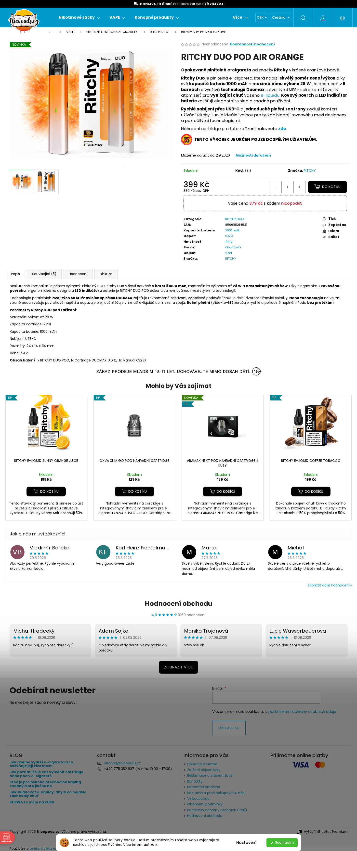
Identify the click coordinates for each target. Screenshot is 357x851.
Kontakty (194, 781)
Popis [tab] (15, 273)
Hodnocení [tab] (78, 273)
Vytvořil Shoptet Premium (326, 831)
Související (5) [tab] (44, 273)
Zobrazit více (178, 667)
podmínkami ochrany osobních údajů (302, 711)
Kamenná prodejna (203, 787)
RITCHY (310, 170)
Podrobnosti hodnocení (252, 44)
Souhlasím (284, 842)
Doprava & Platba (202, 764)
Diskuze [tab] (106, 273)
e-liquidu (270, 95)
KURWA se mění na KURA (32, 802)
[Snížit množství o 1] (276, 187)
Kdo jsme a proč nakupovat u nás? (216, 792)
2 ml (228, 253)
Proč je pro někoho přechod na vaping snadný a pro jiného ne (45, 784)
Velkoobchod (198, 798)
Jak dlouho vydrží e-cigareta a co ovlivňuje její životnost (41, 764)
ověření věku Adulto (47, 848)
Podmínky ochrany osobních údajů (217, 810)
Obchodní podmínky (205, 804)
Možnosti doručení (253, 155)
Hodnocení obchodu (178, 603)
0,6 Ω (229, 236)
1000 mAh (232, 230)
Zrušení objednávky (203, 769)
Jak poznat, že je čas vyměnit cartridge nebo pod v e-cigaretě (46, 774)
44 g (229, 241)
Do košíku (331, 186)
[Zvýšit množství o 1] (299, 187)
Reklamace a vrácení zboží (210, 775)
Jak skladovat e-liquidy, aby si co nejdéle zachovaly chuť (48, 794)
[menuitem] (79, 17)
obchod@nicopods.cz (122, 763)
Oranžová (233, 247)
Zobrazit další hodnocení (328, 585)
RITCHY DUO (234, 219)
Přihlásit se (229, 728)
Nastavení (246, 842)
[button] (46, 491)
